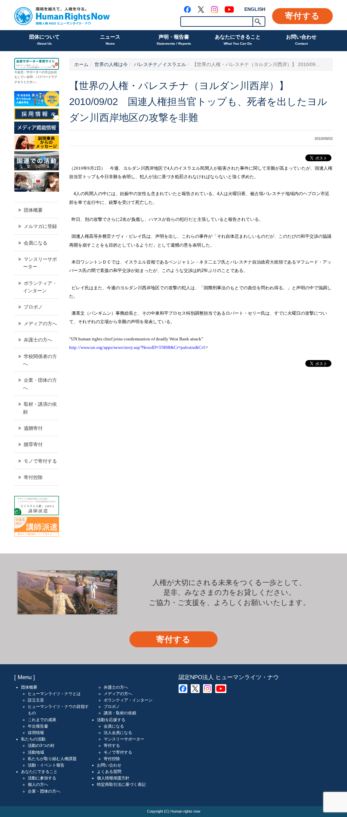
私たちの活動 (33, 739)
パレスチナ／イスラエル (160, 64)
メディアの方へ (40, 323)
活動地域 (36, 752)
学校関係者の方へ (40, 360)
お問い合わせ (301, 39)
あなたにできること (238, 39)
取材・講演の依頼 (40, 407)
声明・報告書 (174, 39)
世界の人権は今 (111, 64)
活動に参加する (42, 778)
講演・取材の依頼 (120, 713)
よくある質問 (109, 771)
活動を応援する (111, 719)
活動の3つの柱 (41, 745)
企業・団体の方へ (40, 383)
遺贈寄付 (33, 428)
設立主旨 (36, 700)
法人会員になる (118, 732)
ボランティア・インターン (40, 286)
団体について (44, 39)
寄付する (302, 15)
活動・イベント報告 (46, 765)
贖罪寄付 (33, 444)
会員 (20, 72)
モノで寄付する (40, 461)
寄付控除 (33, 477)
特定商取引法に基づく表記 (121, 784)
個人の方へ (38, 784)
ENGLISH (254, 9)
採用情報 (36, 732)
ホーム (81, 64)
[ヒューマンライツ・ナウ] (62, 15)
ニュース (110, 39)
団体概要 (33, 210)
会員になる (35, 243)
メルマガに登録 (40, 226)
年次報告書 (38, 726)
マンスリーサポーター (40, 262)
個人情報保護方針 (113, 778)
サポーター (34, 72)
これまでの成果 (42, 719)
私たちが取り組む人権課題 (52, 758)
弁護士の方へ (38, 339)
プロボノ (33, 307)
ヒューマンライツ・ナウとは (54, 693)
